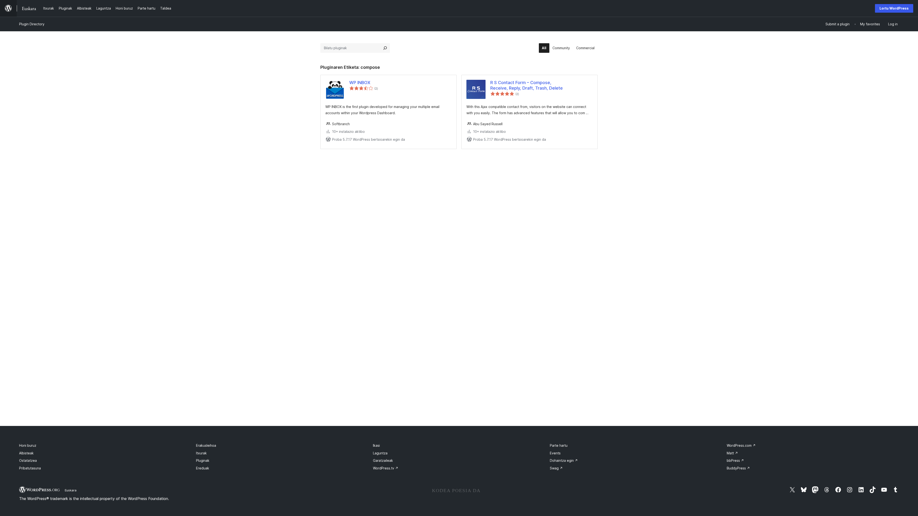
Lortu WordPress (894, 8)
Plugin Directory (31, 24)
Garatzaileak (383, 460)
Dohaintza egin (564, 460)
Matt (732, 453)
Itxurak (201, 453)
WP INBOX (359, 82)
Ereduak (202, 468)
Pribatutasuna (30, 468)
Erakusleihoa (206, 445)
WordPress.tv (385, 468)
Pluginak (202, 460)
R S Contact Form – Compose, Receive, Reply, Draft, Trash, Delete (526, 85)
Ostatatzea (28, 460)
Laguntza (380, 453)
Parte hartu (559, 445)
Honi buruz (27, 445)
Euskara (70, 490)
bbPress (735, 460)
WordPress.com (741, 445)
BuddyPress (738, 468)
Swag (556, 468)
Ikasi (376, 445)
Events (555, 453)
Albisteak (26, 453)
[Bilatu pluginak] (385, 48)
